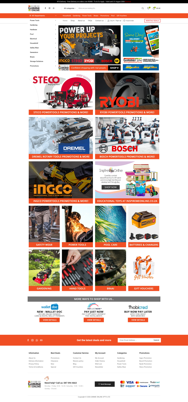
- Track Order (129, 21)
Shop (73, 21)
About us (81, 21)
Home (65, 21)
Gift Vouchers (122, 16)
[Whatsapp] (37, 340)
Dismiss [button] (128, 2)
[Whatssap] (53, 8)
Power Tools (34, 20)
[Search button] (142, 8)
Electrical (33, 39)
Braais (32, 57)
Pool (32, 34)
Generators (34, 52)
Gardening (33, 25)
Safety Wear (34, 48)
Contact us (99, 21)
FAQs (90, 21)
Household (34, 43)
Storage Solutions (36, 61)
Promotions (34, 66)
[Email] (41, 340)
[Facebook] (45, 8)
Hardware (33, 30)
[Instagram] (49, 8)
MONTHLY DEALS (152, 21)
